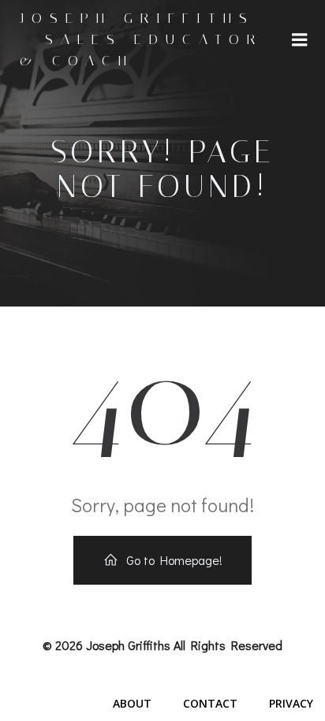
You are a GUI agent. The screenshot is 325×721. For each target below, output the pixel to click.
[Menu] (299, 40)
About (132, 703)
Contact (210, 703)
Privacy (291, 703)
